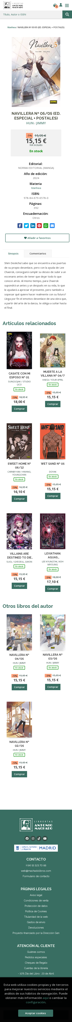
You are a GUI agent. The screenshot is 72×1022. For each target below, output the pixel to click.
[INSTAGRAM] (33, 838)
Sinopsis (13, 253)
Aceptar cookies (35, 1013)
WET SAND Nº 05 (52, 463)
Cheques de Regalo (36, 962)
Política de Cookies (36, 911)
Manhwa (12, 27)
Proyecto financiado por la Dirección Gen (36, 933)
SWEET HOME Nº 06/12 (19, 465)
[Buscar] (67, 14)
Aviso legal (36, 895)
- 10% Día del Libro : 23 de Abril (36, 973)
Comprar (19, 408)
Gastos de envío (36, 922)
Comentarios (38, 253)
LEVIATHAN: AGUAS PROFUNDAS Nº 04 (53, 555)
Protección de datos (36, 906)
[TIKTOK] (39, 838)
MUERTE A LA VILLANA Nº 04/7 (53, 373)
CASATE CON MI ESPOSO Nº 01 (19, 375)
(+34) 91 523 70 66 (36, 865)
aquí (46, 998)
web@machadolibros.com (36, 870)
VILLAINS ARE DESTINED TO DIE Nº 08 (19, 555)
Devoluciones (36, 927)
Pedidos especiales (36, 957)
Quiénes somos (36, 952)
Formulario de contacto (36, 876)
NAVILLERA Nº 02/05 (19, 743)
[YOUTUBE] (45, 838)
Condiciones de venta (36, 900)
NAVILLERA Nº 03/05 (53, 656)
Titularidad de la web (36, 916)
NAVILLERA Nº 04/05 (19, 656)
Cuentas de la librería (36, 968)
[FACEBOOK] (27, 838)
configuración (35, 1002)
